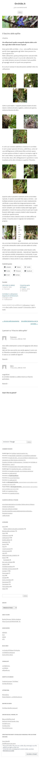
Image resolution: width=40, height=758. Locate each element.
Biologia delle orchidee (8, 531)
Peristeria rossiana (7, 513)
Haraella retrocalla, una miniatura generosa (21, 471)
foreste (15, 307)
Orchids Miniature (7, 683)
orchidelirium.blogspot (8, 652)
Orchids (4, 571)
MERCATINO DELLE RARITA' (9, 555)
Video (3, 589)
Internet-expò (6, 551)
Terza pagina (5, 586)
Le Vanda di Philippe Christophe (11, 650)
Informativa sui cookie (8, 750)
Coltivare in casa (6, 535)
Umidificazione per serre (9, 743)
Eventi (4, 544)
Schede (4, 577)
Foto (3, 546)
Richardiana (5, 695)
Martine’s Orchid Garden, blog (10, 721)
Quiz (3, 575)
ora (22, 455)
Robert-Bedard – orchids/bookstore (12, 697)
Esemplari (5, 542)
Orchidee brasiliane (7, 566)
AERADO (4, 632)
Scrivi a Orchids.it (7, 580)
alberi (7, 307)
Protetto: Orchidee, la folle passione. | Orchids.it (15, 462)
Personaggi (5, 573)
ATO (3, 639)
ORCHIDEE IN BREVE (8, 285)
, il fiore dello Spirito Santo (20, 467)
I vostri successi (6, 549)
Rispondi (4, 359)
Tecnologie (5, 584)
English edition (6, 540)
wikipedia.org (6, 670)
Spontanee (5, 582)
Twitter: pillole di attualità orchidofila (13, 529)
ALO (3, 635)
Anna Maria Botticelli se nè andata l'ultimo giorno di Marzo (18, 504)
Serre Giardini (6, 741)
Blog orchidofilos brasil (8, 719)
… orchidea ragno (21, 469)
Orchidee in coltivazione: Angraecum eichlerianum (10, 295)
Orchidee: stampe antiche (9, 569)
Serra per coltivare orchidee (9, 509)
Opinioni (4, 564)
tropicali (20, 307)
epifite (11, 307)
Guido (4, 309)
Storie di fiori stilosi (7, 655)
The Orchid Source (7, 728)
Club (3, 533)
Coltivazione (26, 305)
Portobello (6, 560)
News (3, 557)
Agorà (3, 526)
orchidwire (5, 668)
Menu (20, 12)
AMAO (4, 637)
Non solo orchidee (7, 562)
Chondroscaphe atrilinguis (25, 286)
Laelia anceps (6, 515)
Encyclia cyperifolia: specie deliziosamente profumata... (17, 511)
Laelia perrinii (13, 473)
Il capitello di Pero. (12, 491)
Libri (3, 553)
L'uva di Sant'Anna (14, 478)
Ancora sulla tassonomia (10, 321)
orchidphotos (6, 666)
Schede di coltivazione (8, 506)
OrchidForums (6, 723)
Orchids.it (20, 3)
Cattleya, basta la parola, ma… (20, 453)
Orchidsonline (6, 726)
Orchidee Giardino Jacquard (9, 708)
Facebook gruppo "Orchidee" (10, 681)
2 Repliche (5, 38)
